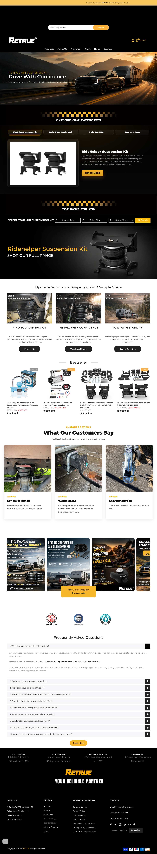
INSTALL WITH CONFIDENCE (78, 327)
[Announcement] (84, 2)
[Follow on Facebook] (111, 824)
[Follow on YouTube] (129, 824)
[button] (13, 413)
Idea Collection (50, 823)
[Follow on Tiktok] (134, 824)
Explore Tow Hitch (128, 349)
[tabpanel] (78, 163)
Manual (47, 810)
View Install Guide (78, 349)
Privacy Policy (79, 811)
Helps (97, 49)
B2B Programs (50, 819)
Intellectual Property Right (84, 832)
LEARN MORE (92, 173)
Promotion (76, 49)
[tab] (25, 132)
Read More (78, 743)
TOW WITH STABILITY (127, 327)
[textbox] (69, 220)
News (88, 49)
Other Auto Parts (14, 819)
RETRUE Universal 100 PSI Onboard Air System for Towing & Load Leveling (58, 404)
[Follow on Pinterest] (125, 824)
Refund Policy (79, 819)
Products (49, 49)
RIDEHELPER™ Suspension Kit (20, 807)
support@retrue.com (125, 807)
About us (47, 806)
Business (108, 49)
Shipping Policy (79, 815)
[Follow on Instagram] (120, 824)
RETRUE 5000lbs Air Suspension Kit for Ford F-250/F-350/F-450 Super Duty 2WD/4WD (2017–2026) (96, 405)
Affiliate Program (51, 827)
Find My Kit (29, 349)
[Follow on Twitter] (115, 824)
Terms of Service (80, 807)
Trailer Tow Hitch (14, 815)
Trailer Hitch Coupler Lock (18, 811)
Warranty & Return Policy (84, 823)
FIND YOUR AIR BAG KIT (29, 327)
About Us (62, 49)
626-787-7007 (122, 813)
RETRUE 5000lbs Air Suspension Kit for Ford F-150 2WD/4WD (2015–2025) (133, 404)
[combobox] (68, 220)
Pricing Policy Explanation (84, 828)
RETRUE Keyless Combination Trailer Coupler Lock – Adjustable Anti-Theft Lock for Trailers (22, 405)
